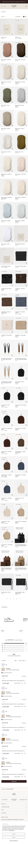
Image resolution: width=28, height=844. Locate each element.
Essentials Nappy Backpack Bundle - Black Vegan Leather (20, 545)
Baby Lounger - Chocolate (20, 59)
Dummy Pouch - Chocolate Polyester (20, 429)
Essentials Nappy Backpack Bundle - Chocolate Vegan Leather (6, 569)
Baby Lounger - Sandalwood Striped (20, 198)
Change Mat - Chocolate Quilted (20, 289)
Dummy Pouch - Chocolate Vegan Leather (20, 452)
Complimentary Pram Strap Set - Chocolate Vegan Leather (21, 359)
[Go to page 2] (20, 598)
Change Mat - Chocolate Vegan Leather (6, 312)
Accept (13, 833)
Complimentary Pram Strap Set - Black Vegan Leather (6, 359)
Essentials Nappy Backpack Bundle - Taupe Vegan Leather (21, 568)
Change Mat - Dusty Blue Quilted (20, 312)
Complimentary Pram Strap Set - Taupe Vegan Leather (6, 382)
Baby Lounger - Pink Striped (20, 174)
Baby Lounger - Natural (5, 128)
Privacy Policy (11, 830)
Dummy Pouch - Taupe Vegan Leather (21, 522)
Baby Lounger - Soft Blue (5, 220)
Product (2, 630)
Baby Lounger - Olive (19, 151)
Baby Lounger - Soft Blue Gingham (19, 221)
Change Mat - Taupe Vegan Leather (20, 336)
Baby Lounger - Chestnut (6, 59)
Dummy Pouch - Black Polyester (19, 382)
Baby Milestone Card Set (5, 266)
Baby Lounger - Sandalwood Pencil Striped (6, 198)
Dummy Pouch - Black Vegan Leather (20, 405)
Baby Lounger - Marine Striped (19, 106)
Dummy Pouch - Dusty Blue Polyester (20, 475)
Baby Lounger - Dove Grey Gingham (20, 82)
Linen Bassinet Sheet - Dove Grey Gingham (13, 763)
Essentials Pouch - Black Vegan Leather (20, 593)
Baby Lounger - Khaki (5, 105)
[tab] (4, 607)
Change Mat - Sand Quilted (6, 335)
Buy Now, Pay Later (23, 799)
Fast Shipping (4, 799)
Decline (13, 837)
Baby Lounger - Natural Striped (19, 129)
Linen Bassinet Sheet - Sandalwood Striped (13, 716)
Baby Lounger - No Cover (6, 151)
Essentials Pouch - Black (6, 592)
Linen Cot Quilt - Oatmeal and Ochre (12, 740)
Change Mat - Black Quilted (20, 266)
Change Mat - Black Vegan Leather (6, 289)
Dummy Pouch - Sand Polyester (19, 499)
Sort (16, 660)
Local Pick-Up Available (14, 799)
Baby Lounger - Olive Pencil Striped (6, 175)
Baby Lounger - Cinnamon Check (6, 82)
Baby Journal (3, 37)
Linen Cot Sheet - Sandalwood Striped (12, 669)
